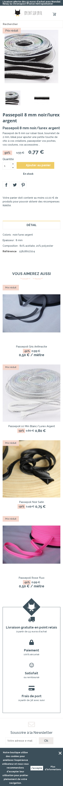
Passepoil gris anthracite (31, 346)
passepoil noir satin (31, 502)
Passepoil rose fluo (31, 577)
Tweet (14, 184)
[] (59, 24)
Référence (10, 251)
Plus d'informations (53, 768)
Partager (6, 184)
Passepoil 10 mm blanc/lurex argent (31, 426)
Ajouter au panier (36, 165)
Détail (32, 225)
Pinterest (23, 184)
